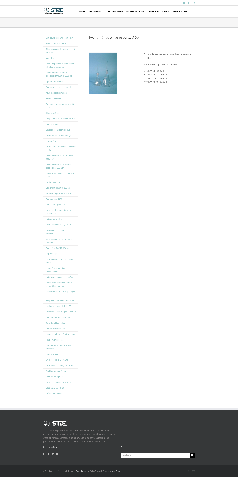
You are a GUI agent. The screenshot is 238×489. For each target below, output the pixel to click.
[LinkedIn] (44, 454)
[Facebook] (49, 454)
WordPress (116, 471)
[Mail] (53, 454)
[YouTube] (57, 454)
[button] (191, 11)
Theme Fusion (81, 471)
